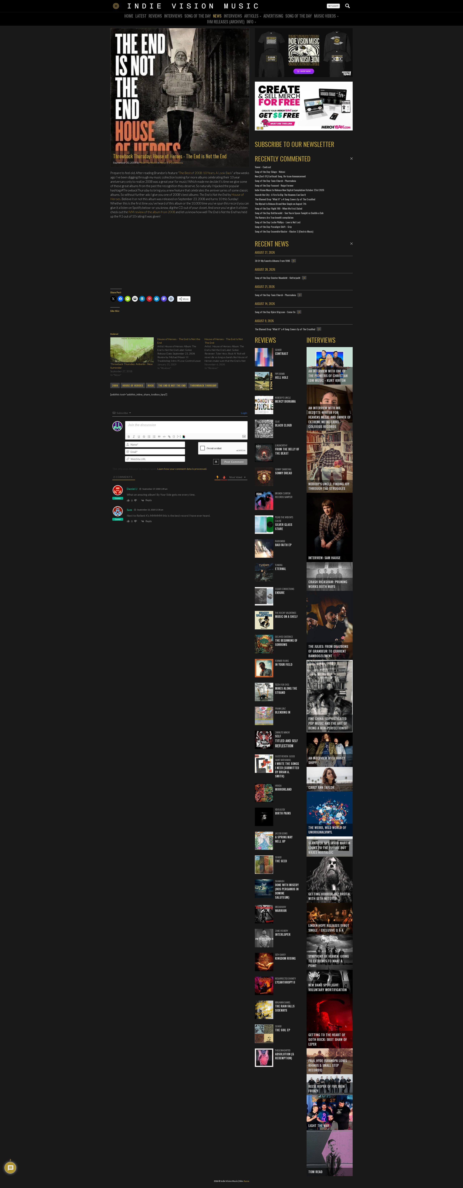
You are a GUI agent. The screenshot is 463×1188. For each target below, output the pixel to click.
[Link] (169, 436)
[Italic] (133, 436)
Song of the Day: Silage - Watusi (270, 172)
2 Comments (176, 162)
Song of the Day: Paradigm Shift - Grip (273, 227)
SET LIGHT (333, 6)
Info (250, 22)
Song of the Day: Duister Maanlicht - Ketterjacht (277, 278)
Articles (251, 16)
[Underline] (138, 436)
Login (244, 412)
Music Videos (325, 16)
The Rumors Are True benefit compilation (274, 217)
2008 (115, 385)
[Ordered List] (149, 436)
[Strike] (143, 436)
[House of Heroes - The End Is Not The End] (228, 353)
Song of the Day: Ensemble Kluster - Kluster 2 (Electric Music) (284, 231)
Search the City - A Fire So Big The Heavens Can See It (280, 195)
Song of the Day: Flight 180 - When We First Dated (278, 208)
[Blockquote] (159, 436)
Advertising (273, 16)
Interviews (173, 16)
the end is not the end (172, 385)
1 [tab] (258, 128)
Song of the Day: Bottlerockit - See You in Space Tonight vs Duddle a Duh (289, 213)
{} (174, 436)
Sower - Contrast (263, 167)
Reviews (155, 16)
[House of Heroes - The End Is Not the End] (180, 353)
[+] (179, 436)
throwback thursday (203, 385)
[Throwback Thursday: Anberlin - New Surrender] (132, 349)
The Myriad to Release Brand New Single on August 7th (280, 204)
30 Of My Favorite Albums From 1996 (272, 261)
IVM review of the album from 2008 (151, 212)
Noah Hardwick (148, 162)
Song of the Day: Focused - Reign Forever (274, 185)
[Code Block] (164, 436)
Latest (140, 16)
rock (151, 385)
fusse (246, 1181)
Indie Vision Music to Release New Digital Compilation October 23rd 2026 (289, 190)
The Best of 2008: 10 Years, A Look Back (205, 173)
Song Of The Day (197, 16)
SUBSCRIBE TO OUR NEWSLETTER (294, 144)
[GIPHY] (184, 436)
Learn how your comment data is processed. (182, 468)
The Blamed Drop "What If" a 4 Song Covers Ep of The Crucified (285, 199)
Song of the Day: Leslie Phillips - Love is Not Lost (278, 222)
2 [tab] (261, 128)
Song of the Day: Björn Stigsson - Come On (275, 312)
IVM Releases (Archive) (225, 22)
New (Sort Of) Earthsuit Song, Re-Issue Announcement (280, 176)
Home (128, 16)
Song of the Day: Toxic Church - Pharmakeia (275, 181)
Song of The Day (298, 16)
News (217, 16)
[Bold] (128, 436)
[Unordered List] (154, 436)
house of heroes (132, 385)
